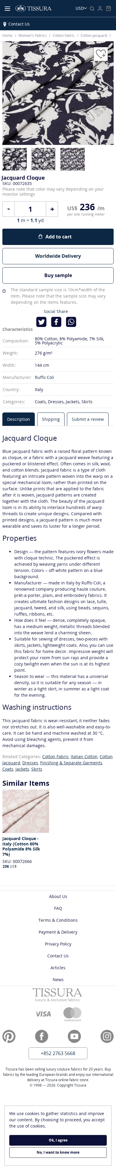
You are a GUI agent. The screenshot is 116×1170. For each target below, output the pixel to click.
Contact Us (19, 24)
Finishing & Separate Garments (71, 763)
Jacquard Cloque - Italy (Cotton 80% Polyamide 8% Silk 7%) (21, 846)
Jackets (22, 769)
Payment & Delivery (58, 932)
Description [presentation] (18, 419)
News (58, 979)
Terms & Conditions (58, 920)
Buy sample (58, 275)
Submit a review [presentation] (88, 419)
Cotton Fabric (55, 756)
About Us (58, 896)
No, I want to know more (58, 1152)
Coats (7, 769)
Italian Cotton (84, 756)
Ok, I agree (58, 1140)
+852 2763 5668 (58, 1053)
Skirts (36, 769)
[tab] (18, 419)
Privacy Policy (58, 944)
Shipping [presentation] (51, 419)
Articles (58, 967)
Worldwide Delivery (58, 256)
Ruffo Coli (44, 377)
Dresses (30, 763)
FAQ (58, 908)
